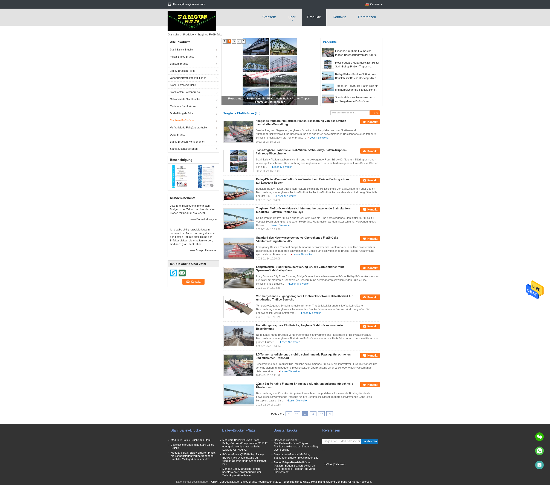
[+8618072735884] (539, 451)
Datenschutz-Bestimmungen (192, 481)
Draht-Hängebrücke (181, 113)
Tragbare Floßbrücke (182, 120)
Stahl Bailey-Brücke (181, 49)
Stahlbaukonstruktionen (184, 148)
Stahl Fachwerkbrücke (183, 85)
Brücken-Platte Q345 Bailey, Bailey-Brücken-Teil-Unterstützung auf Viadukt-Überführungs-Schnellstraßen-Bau (244, 459)
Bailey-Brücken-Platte (182, 70)
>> (321, 413)
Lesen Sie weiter (319, 137)
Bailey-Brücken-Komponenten (187, 141)
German (375, 4)
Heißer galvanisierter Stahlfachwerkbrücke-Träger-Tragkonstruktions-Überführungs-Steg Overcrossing (296, 445)
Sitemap (339, 464)
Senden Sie (369, 441)
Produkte (314, 17)
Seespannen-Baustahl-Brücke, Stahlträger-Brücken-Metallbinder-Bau (296, 456)
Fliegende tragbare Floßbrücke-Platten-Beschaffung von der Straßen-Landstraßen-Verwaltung (357, 53)
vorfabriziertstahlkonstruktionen (188, 77)
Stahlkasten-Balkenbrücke (185, 92)
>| (329, 413)
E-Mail (328, 464)
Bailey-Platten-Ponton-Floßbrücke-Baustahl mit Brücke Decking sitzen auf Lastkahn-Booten (355, 76)
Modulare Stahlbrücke (183, 106)
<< (296, 413)
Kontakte (339, 17)
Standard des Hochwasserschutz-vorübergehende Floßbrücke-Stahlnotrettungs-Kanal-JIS (354, 99)
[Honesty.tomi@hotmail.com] (539, 465)
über (292, 17)
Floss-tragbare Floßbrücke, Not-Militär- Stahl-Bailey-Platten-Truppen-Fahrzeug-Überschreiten (357, 65)
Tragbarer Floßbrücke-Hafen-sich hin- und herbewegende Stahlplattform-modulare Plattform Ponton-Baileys (357, 88)
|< (289, 413)
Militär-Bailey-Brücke (182, 56)
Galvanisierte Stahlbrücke (185, 99)
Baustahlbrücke (179, 63)
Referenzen (367, 17)
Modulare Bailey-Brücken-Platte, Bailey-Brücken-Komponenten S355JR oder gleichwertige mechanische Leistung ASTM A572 (245, 445)
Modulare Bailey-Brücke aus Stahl (191, 440)
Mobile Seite (332, 469)
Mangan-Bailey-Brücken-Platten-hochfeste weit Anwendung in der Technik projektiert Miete (241, 472)
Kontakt (372, 122)
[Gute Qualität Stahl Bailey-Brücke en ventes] (180, 176)
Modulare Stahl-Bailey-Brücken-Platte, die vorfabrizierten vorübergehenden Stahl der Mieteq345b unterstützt (193, 456)
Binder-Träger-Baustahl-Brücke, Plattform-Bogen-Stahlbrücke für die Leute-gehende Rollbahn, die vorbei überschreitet (295, 467)
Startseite (269, 17)
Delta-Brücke (177, 134)
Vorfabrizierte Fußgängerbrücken (189, 127)
